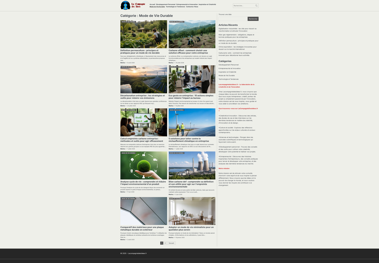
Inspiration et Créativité (207, 4)
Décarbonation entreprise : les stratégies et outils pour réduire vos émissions (142, 96)
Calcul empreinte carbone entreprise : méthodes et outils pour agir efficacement (141, 139)
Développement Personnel (165, 4)
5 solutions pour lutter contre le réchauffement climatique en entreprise (189, 139)
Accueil (152, 4)
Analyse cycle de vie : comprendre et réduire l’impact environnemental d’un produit (143, 182)
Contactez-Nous (192, 7)
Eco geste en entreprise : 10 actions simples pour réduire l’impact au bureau (191, 96)
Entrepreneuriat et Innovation (187, 4)
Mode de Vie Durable (157, 7)
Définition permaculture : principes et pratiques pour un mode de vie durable (140, 51)
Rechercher (253, 19)
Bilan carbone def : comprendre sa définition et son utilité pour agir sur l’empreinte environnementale (191, 184)
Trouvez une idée (225, 14)
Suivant (171, 243)
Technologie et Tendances (175, 7)
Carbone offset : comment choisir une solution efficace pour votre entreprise (188, 51)
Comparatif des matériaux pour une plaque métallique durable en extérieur (142, 228)
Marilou (122, 62)
